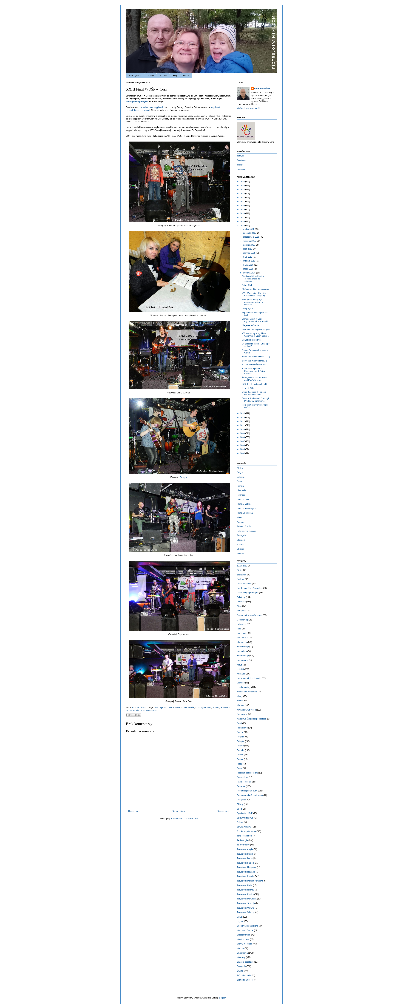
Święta (240, 971)
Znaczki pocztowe (245, 962)
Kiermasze (242, 642)
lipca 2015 (248, 249)
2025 (242, 185)
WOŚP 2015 (139, 710)
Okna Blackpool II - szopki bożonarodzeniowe (254, 393)
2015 (242, 225)
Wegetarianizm (243, 935)
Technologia (242, 840)
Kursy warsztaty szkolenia (249, 678)
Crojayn (183, 477)
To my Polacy (243, 845)
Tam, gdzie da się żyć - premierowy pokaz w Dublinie (252, 302)
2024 (242, 189)
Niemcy (240, 522)
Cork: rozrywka (175, 707)
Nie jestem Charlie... (251, 325)
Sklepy (240, 804)
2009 (242, 433)
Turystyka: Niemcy (245, 890)
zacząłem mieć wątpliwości (152, 107)
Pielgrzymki (242, 728)
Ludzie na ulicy (244, 687)
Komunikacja (243, 647)
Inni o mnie (242, 633)
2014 (242, 413)
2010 (242, 429)
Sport (239, 809)
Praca (239, 764)
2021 (242, 201)
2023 (242, 193)
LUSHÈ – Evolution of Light (254, 384)
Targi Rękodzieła (244, 836)
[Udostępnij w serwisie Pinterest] (139, 715)
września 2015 (249, 241)
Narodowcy (242, 714)
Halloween (241, 624)
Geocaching (242, 620)
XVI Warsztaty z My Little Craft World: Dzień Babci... (255, 334)
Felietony (241, 597)
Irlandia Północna (245, 513)
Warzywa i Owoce (245, 930)
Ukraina (240, 549)
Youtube (240, 156)
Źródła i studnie (244, 975)
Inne (239, 629)
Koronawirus (242, 660)
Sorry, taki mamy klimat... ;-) (255, 361)
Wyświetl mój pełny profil (248, 108)
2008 (242, 437)
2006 (242, 445)
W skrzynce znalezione (247, 926)
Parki (239, 723)
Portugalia (241, 535)
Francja (240, 486)
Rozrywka (225, 707)
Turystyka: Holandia (246, 872)
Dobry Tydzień (248, 308)
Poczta (240, 732)
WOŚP (129, 710)
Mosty (240, 696)
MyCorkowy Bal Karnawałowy (255, 289)
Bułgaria (240, 477)
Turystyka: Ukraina (245, 908)
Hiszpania (241, 490)
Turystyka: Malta (244, 885)
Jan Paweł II (242, 638)
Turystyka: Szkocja (246, 903)
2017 (242, 217)
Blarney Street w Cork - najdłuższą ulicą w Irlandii (255, 320)
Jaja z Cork (247, 285)
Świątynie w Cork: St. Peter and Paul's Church (254, 378)
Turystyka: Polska (245, 894)
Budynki (240, 579)
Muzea (240, 701)
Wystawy (241, 957)
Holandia (241, 495)
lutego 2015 (248, 269)
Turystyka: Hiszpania (246, 867)
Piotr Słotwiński (139, 707)
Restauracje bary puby (247, 791)
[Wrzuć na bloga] (130, 715)
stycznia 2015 (249, 273)
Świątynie (241, 966)
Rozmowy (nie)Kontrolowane (250, 795)
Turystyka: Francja (245, 863)
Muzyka (240, 705)
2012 (242, 421)
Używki (240, 921)
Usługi (240, 917)
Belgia (240, 472)
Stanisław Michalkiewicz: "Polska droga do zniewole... (253, 278)
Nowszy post (134, 811)
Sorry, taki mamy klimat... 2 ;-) (256, 357)
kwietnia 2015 (249, 261)
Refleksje (241, 786)
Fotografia (241, 610)
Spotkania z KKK (245, 813)
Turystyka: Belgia (245, 854)
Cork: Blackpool (244, 584)
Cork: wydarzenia (203, 707)
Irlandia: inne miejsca (246, 508)
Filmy (175, 75)
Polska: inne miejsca (246, 531)
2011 (242, 425)
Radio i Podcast (244, 782)
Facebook (241, 160)
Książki (240, 669)
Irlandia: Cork (243, 499)
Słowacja (241, 540)
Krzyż (239, 665)
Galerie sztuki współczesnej (249, 615)
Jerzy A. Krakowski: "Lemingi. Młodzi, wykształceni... (255, 399)
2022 (242, 197)
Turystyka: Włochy (245, 912)
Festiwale (241, 601)
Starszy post (223, 811)
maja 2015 (248, 257)
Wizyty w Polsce (244, 944)
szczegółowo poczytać (137, 101)
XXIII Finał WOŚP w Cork (254, 365)
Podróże (163, 75)
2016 (242, 221)
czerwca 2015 (249, 253)
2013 (242, 417)
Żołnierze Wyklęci (245, 980)
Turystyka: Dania (245, 858)
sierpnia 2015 (249, 245)
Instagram (241, 169)
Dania (239, 481)
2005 (242, 449)
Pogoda (240, 737)
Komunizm (242, 651)
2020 (242, 205)
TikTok (240, 165)
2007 (242, 441)
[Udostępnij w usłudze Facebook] (136, 715)
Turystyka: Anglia (245, 849)
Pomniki (240, 750)
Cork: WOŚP (188, 707)
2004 (242, 453)
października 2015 (251, 237)
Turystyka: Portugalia (246, 899)
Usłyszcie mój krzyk (251, 340)
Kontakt (186, 75)
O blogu (150, 75)
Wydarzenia (151, 710)
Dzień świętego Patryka (247, 593)
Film (239, 606)
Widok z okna (243, 939)
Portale (240, 759)
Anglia (240, 468)
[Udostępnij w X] (133, 715)
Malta (239, 517)
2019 (242, 209)
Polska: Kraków (244, 526)
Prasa (239, 768)
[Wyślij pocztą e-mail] (127, 715)
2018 (242, 213)
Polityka (240, 741)
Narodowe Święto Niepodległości (252, 719)
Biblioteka (241, 575)
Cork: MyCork (160, 707)
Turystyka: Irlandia (245, 876)
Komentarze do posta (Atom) (184, 818)
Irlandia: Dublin (243, 504)
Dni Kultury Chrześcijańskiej (250, 588)
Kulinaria (241, 674)
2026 (242, 181)
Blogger (222, 998)
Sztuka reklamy (244, 827)
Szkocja (240, 544)
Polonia (216, 707)
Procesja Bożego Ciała (247, 773)
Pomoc (240, 755)
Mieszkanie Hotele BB (247, 692)
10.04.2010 (242, 566)
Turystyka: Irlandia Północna (250, 881)
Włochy (240, 553)
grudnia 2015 (249, 229)
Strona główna (135, 75)
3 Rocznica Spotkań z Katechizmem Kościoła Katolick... (253, 371)
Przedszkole (242, 777)
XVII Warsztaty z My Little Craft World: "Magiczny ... (255, 294)
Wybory (240, 948)
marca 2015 (248, 265)
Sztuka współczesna (246, 831)
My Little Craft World (246, 710)
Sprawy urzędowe (245, 818)
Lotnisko (241, 683)
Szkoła (240, 822)
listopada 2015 (250, 233)
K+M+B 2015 (248, 388)
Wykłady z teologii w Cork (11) (256, 329)
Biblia (239, 570)
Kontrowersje (243, 655)
